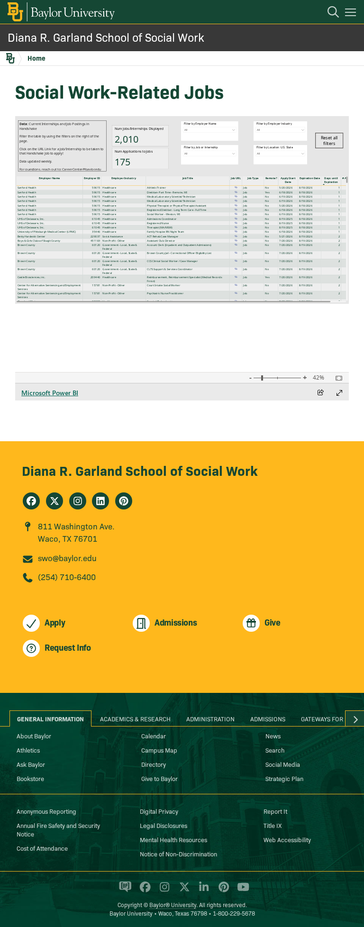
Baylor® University (172, 904)
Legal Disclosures (163, 825)
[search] (328, 13)
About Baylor (34, 735)
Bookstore (30, 778)
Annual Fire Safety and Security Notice (58, 829)
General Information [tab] (50, 718)
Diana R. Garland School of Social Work (106, 37)
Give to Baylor (159, 778)
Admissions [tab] (267, 718)
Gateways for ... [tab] (325, 718)
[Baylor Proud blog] (123, 891)
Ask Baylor (31, 764)
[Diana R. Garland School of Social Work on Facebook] (31, 500)
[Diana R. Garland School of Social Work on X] (54, 500)
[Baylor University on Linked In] (202, 891)
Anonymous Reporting (46, 811)
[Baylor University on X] (182, 891)
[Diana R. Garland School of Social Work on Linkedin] (100, 500)
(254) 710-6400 (67, 576)
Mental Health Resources (173, 839)
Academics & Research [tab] (135, 718)
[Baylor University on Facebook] (143, 891)
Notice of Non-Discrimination (178, 853)
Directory (153, 764)
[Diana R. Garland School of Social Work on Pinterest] (123, 500)
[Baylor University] (60, 12)
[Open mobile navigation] (352, 14)
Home (36, 58)
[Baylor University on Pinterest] (222, 891)
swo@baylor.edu (67, 557)
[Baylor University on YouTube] (241, 891)
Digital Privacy (159, 811)
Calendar (153, 735)
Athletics (28, 749)
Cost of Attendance (42, 848)
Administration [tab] (210, 718)
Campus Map (159, 749)
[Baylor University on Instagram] (163, 891)
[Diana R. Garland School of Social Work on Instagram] (77, 500)
